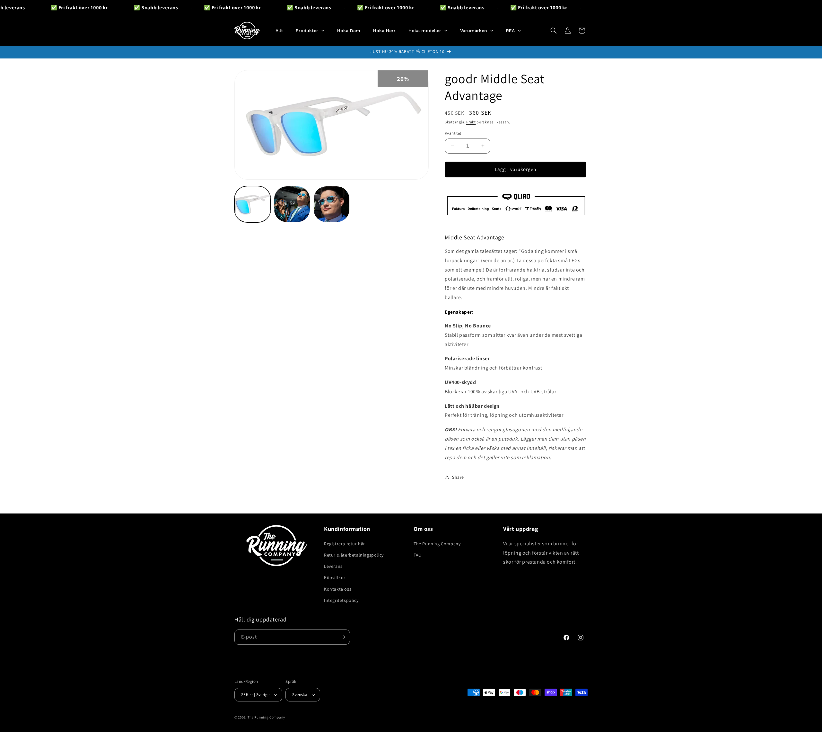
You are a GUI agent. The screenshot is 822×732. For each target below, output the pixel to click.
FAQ (418, 555)
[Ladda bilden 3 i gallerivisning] (331, 204)
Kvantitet (453, 133)
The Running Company (437, 544)
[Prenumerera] (343, 637)
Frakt (471, 122)
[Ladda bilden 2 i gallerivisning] (292, 204)
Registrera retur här (344, 544)
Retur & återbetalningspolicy (354, 555)
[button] (554, 30)
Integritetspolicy (341, 600)
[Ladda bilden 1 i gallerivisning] (252, 204)
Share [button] (458, 477)
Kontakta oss (337, 589)
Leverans (333, 566)
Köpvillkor (334, 577)
